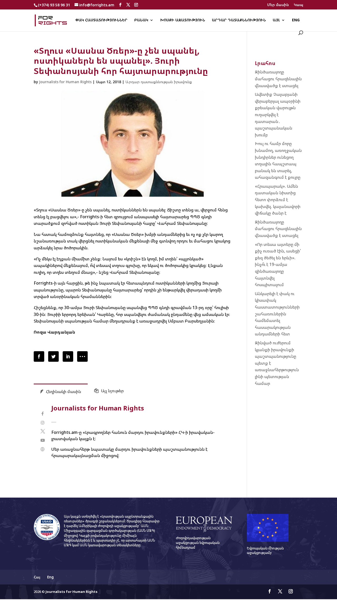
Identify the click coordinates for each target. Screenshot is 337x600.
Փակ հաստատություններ (101, 20)
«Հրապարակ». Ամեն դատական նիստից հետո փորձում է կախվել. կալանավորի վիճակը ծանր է (277, 199)
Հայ (37, 576)
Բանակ (141, 20)
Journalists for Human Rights (65, 81)
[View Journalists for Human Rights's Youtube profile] (42, 440)
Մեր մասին (278, 5)
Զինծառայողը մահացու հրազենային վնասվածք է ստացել (278, 78)
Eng (296, 20)
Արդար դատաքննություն (239, 20)
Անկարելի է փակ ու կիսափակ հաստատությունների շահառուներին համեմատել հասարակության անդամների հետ (277, 314)
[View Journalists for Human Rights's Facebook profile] (42, 413)
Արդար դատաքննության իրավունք (158, 81)
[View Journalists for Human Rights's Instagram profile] (42, 422)
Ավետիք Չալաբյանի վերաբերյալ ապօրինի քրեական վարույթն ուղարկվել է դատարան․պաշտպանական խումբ (277, 114)
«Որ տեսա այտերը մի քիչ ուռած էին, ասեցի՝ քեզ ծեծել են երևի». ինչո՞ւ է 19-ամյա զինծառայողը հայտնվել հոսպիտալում (278, 264)
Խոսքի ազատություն (182, 20)
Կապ (298, 5)
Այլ (276, 20)
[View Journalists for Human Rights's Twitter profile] (42, 431)
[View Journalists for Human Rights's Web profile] (42, 449)
